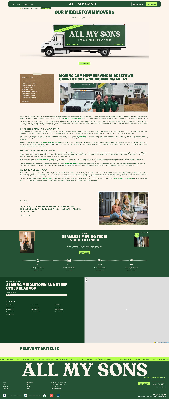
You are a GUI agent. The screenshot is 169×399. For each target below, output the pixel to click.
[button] (37, 76)
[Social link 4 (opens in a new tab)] (162, 395)
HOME (4, 382)
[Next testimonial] (29, 215)
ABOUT (4, 384)
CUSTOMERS (30, 382)
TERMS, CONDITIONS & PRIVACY (58, 384)
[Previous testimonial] (21, 215)
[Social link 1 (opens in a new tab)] (154, 395)
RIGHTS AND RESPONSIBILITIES (58, 382)
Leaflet (156, 342)
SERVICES (5, 386)
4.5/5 (54, 395)
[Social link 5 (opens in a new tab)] (165, 395)
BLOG (28, 384)
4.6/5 (47, 395)
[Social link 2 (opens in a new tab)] (157, 395)
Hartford (35, 8)
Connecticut (27, 8)
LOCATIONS (6, 388)
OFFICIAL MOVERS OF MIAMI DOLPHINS (35, 395)
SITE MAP (29, 388)
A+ (60, 395)
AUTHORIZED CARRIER (56, 388)
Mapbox (160, 342)
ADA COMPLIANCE (55, 386)
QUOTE (28, 386)
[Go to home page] (20, 8)
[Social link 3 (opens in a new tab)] (159, 395)
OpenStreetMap (166, 342)
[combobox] (38, 294)
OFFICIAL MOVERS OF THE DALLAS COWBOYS (14, 395)
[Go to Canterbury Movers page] (126, 309)
